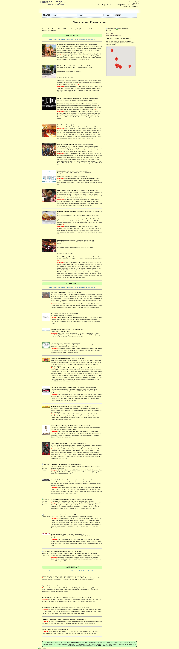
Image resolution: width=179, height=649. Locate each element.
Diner (92, 264)
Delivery (91, 54)
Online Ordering (87, 134)
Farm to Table (65, 88)
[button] (129, 66)
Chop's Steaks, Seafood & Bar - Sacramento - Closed (57, 608)
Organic (91, 159)
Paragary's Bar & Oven (64, 171)
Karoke (76, 268)
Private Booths (70, 456)
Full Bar (72, 88)
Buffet (73, 348)
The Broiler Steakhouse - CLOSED (52, 619)
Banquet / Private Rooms (71, 54)
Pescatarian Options (66, 321)
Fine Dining (95, 487)
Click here (48, 642)
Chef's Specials (76, 130)
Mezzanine (60, 159)
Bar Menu (97, 153)
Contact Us (101, 5)
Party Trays (96, 134)
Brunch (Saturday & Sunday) (76, 178)
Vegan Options (77, 321)
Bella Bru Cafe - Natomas (58, 464)
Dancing (95, 588)
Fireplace (77, 201)
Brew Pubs (64, 155)
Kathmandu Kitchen (57, 343)
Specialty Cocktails (83, 275)
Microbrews (76, 159)
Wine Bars (92, 601)
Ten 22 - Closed (46, 629)
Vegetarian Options (67, 59)
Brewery (70, 155)
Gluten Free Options (73, 113)
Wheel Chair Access (79, 59)
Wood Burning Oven (79, 277)
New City (109, 33)
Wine (87, 59)
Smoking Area (67, 543)
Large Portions (76, 56)
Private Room (96, 90)
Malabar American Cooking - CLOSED (68, 190)
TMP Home (124, 5)
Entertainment (61, 266)
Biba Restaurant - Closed (49, 576)
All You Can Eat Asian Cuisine (82, 128)
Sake (82, 136)
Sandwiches (74, 163)
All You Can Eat (68, 128)
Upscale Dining (85, 117)
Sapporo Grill (46, 586)
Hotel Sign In (135, 3)
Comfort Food (83, 155)
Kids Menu (68, 56)
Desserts (87, 264)
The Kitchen (54, 314)
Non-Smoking (92, 56)
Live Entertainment (66, 270)
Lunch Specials (69, 134)
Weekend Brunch (77, 543)
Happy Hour (78, 88)
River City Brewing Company (65, 144)
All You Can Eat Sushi (91, 518)
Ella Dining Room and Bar (64, 66)
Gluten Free (81, 266)
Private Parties (94, 115)
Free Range (90, 450)
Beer (80, 54)
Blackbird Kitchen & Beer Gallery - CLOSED (55, 598)
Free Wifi (87, 178)
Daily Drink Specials (72, 264)
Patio (70, 58)
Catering (85, 54)
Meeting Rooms (94, 157)
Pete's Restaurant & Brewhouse (66, 240)
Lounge (94, 505)
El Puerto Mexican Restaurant (66, 44)
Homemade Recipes (82, 132)
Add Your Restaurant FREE (112, 5)
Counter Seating (86, 130)
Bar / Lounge (83, 86)
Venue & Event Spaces (57, 561)
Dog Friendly (98, 54)
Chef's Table (95, 304)
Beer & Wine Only (78, 317)
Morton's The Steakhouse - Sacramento (69, 98)
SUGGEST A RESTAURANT (131, 6)
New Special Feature (113, 35)
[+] (82, 52)
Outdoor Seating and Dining (81, 180)
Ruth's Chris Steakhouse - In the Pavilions (69, 211)
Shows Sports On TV (91, 136)
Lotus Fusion (61, 125)
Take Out (77, 117)
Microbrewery (68, 159)
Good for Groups (70, 319)
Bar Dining (91, 86)
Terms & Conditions (133, 5)
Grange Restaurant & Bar (58, 534)
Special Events (70, 117)
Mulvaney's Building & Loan (59, 551)
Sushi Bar (70, 526)
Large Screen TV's (97, 201)
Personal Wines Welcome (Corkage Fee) (84, 58)
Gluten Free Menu (96, 228)
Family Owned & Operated (92, 503)
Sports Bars (91, 163)
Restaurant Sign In (134, 2)
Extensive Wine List (93, 155)
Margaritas (84, 56)
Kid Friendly (60, 56)
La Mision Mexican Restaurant (60, 499)
